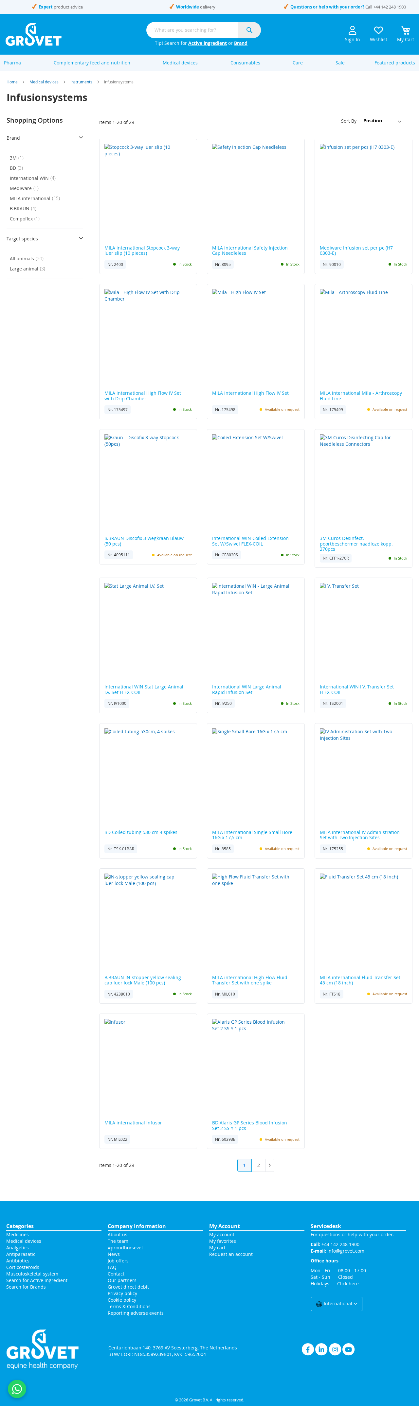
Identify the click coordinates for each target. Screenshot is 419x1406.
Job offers (118, 1261)
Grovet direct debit (128, 1287)
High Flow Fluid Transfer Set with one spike (249, 980)
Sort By (348, 120)
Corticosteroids (22, 1267)
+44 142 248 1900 (389, 7)
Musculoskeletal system (32, 1274)
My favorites (222, 1241)
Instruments (81, 81)
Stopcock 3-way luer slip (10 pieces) (142, 250)
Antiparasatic (20, 1254)
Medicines (17, 1234)
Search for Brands (26, 1287)
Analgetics (17, 1247)
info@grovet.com (345, 1251)
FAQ (112, 1267)
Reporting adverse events (136, 1313)
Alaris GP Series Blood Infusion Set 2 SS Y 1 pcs (249, 1125)
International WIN (35, 178)
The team (118, 1241)
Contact (117, 1274)
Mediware (26, 188)
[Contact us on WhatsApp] (17, 1389)
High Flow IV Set (250, 393)
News (114, 1254)
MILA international (37, 198)
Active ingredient (207, 43)
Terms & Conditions (129, 1306)
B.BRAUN (25, 208)
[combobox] (203, 30)
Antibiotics (17, 1261)
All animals (28, 258)
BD (18, 168)
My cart (217, 1247)
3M (18, 158)
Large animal (29, 269)
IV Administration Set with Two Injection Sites (360, 835)
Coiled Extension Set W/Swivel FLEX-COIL (250, 541)
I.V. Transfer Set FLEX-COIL (357, 689)
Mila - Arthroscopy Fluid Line (361, 396)
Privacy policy (122, 1293)
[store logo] (33, 34)
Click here (348, 1283)
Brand (240, 43)
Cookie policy (122, 1300)
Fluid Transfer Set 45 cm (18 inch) (360, 980)
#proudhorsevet (125, 1247)
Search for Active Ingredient (36, 1280)
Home (12, 81)
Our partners (122, 1280)
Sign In (352, 39)
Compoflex (27, 219)
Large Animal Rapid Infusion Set (246, 689)
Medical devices (44, 81)
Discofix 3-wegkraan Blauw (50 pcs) (144, 541)
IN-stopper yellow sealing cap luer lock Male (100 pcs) (142, 980)
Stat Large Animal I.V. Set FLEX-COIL (143, 689)
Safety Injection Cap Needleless (250, 250)
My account (221, 1234)
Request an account (231, 1254)
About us (117, 1234)
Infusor (133, 1123)
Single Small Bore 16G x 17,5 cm (252, 835)
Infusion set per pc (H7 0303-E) (356, 250)
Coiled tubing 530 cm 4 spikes (140, 832)
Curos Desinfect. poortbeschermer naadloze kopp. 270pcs (356, 544)
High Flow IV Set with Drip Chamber (142, 396)
